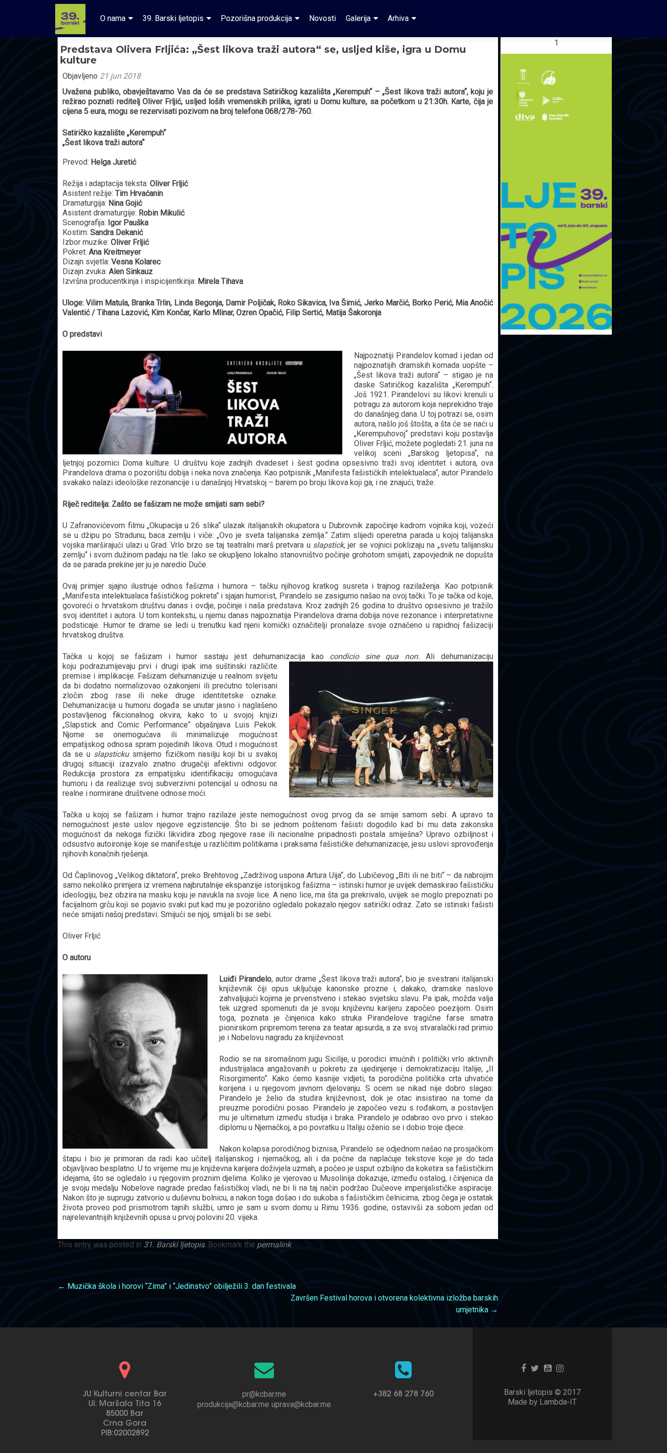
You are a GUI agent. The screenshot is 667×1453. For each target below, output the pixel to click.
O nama (112, 18)
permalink (274, 1244)
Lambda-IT (558, 1402)
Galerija (358, 18)
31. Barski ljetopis (174, 1244)
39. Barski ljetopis (173, 18)
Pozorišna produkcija (256, 18)
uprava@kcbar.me (301, 1404)
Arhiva (398, 18)
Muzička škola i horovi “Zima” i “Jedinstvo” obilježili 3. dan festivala (177, 1286)
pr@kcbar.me (264, 1394)
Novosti (322, 18)
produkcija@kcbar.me (233, 1404)
